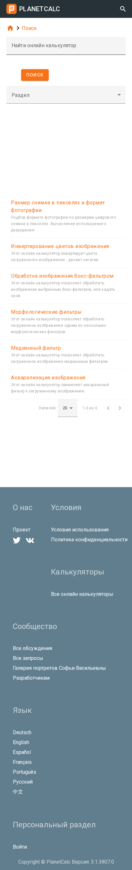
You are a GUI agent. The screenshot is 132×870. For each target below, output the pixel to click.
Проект (21, 530)
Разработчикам (31, 678)
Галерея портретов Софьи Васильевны (59, 668)
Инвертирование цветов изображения (60, 246)
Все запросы (28, 658)
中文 (18, 792)
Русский (23, 782)
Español (22, 752)
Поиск (29, 28)
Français (22, 762)
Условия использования (80, 530)
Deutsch (22, 732)
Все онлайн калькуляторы (82, 594)
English (21, 742)
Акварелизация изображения (48, 378)
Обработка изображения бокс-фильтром (62, 276)
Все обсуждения (32, 648)
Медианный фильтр (36, 348)
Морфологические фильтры (46, 312)
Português (24, 772)
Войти (20, 847)
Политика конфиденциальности (89, 540)
